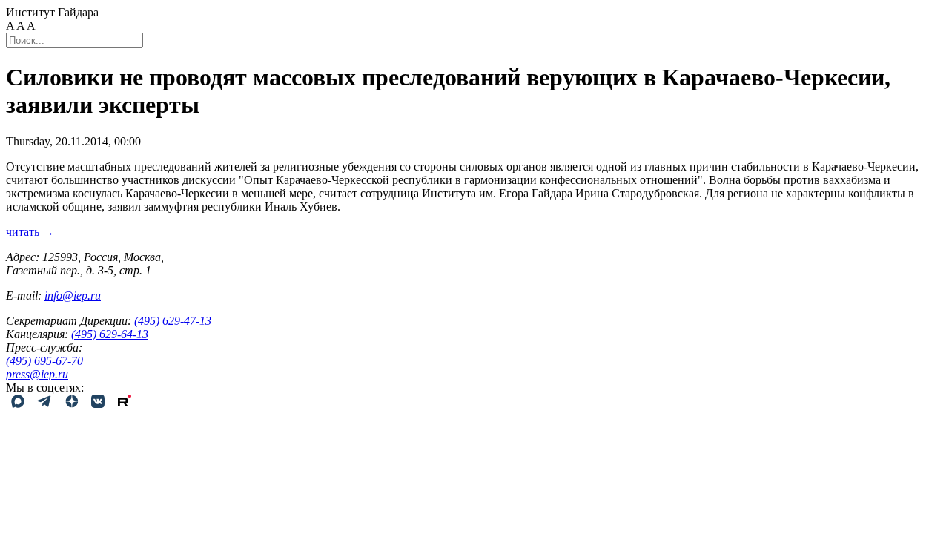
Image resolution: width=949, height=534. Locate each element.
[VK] (99, 404)
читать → (30, 231)
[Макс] (19, 404)
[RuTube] (124, 404)
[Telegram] (46, 404)
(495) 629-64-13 (109, 334)
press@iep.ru (37, 374)
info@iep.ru (72, 295)
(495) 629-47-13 (172, 320)
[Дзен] (72, 404)
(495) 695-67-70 (44, 361)
